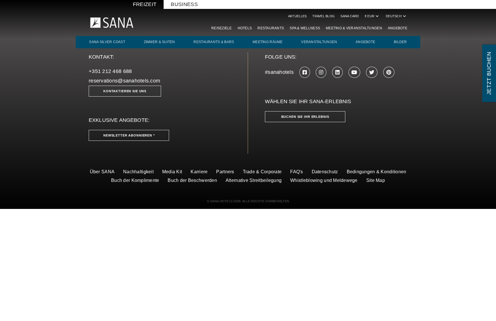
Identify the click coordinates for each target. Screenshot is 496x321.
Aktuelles (297, 16)
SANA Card (349, 16)
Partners (225, 171)
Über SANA (102, 171)
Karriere (199, 171)
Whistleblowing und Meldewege (324, 180)
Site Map (375, 180)
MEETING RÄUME (268, 42)
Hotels (245, 28)
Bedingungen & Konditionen (376, 171)
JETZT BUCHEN (489, 73)
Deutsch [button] (396, 16)
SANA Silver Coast (107, 42)
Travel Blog (323, 16)
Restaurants (270, 28)
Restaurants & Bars (213, 42)
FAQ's (296, 171)
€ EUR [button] (372, 16)
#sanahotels (279, 72)
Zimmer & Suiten (159, 42)
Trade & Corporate (262, 171)
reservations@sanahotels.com (124, 81)
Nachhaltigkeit (138, 171)
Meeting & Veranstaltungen (354, 28)
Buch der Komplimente (135, 180)
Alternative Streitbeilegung (254, 180)
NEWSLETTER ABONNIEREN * (129, 135)
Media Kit (172, 171)
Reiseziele (221, 28)
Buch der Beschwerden (192, 180)
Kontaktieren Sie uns (124, 91)
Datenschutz (325, 171)
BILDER (400, 42)
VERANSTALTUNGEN (319, 42)
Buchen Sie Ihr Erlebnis (305, 116)
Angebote (397, 28)
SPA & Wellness (305, 28)
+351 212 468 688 (110, 71)
